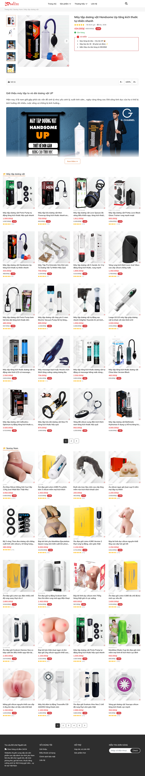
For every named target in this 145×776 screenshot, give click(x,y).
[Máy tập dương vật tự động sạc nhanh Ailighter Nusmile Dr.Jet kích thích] (89, 299)
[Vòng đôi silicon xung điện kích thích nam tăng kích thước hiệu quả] (89, 404)
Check (135, 750)
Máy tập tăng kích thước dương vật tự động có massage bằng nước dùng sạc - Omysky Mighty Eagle (89, 372)
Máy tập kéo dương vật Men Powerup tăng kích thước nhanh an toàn (52, 215)
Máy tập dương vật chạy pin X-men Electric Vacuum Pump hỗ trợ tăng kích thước (53, 320)
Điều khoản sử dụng (47, 753)
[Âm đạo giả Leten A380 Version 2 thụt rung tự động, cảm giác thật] (89, 521)
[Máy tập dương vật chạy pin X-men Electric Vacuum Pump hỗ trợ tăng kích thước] (54, 299)
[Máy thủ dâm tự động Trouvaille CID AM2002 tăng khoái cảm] (54, 684)
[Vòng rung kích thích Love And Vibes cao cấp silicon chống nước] (124, 247)
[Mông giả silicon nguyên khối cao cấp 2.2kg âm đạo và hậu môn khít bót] (19, 684)
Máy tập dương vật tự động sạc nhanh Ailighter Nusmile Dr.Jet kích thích (88, 320)
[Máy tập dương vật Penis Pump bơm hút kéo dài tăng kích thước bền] (19, 299)
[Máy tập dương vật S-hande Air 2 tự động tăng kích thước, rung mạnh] (89, 247)
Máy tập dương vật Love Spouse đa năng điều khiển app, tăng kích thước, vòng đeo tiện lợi (89, 215)
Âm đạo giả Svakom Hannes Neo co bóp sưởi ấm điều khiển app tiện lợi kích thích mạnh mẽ (18, 652)
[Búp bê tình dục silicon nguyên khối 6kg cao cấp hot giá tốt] (124, 521)
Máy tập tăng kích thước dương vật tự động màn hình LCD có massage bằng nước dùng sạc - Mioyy (19, 372)
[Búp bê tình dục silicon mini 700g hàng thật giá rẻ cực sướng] (89, 576)
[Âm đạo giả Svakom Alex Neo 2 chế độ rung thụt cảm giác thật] (89, 684)
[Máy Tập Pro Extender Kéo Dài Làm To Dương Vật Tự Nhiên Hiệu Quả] (54, 247)
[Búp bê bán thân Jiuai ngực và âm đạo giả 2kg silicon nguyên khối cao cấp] (54, 630)
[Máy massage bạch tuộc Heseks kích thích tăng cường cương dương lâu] (54, 352)
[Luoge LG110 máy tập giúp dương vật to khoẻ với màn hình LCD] (124, 299)
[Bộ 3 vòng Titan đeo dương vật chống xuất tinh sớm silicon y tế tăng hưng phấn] (19, 521)
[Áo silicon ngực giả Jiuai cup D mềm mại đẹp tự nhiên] (124, 467)
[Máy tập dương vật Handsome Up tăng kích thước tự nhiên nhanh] (43, 41)
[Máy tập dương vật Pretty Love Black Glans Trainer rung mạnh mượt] (124, 193)
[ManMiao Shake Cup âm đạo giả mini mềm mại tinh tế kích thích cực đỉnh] (124, 630)
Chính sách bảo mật (47, 756)
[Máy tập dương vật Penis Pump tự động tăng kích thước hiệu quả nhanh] (19, 193)
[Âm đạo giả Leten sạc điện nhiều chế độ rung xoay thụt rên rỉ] (19, 576)
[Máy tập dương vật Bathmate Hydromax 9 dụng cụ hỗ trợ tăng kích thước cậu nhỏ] (124, 404)
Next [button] (66, 41)
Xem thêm (71, 161)
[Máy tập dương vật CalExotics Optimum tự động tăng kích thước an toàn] (19, 404)
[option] (11, 21)
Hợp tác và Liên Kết (82, 749)
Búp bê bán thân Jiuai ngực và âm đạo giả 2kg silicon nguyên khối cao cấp (53, 652)
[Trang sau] (76, 441)
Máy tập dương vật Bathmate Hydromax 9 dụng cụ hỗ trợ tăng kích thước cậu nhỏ (124, 424)
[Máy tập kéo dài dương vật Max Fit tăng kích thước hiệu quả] (54, 404)
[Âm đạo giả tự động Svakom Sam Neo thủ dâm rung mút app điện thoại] (54, 576)
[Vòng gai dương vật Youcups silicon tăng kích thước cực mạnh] (124, 684)
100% (128, 82)
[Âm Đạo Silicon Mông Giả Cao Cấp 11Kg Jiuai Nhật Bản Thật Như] (19, 467)
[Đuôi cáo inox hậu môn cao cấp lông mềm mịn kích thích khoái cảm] (89, 467)
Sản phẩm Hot (80, 753)
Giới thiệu (43, 749)
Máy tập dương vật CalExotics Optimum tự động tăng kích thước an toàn (18, 424)
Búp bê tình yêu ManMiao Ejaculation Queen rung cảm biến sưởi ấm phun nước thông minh (53, 544)
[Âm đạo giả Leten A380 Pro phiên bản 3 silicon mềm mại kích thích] (54, 467)
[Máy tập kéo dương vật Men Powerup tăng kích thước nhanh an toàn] (54, 193)
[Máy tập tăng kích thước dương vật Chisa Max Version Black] (124, 352)
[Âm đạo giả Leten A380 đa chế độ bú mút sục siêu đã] (124, 576)
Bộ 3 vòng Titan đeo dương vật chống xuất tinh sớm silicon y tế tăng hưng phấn (18, 544)
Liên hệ (42, 760)
